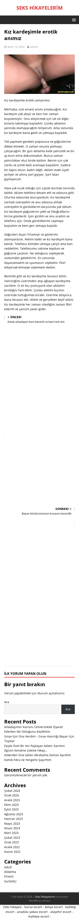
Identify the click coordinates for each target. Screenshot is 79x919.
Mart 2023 (11, 833)
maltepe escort (38, 916)
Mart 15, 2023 (16, 47)
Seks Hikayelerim (45, 896)
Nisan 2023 (12, 828)
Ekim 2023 (11, 805)
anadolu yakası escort (32, 912)
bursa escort (33, 907)
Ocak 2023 (11, 842)
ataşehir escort (60, 912)
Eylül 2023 (11, 809)
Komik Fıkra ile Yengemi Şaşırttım (27, 760)
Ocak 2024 (11, 795)
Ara (6, 702)
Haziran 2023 (13, 819)
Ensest (8, 876)
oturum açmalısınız (50, 693)
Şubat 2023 (12, 838)
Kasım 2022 (12, 852)
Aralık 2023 (12, 800)
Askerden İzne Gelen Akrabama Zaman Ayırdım (37, 755)
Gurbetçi (10, 881)
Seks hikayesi (12, 907)
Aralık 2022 (12, 847)
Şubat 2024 (12, 791)
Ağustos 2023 (13, 814)
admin (34, 47)
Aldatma (10, 872)
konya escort (54, 907)
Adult (8, 867)
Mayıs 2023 (12, 824)
